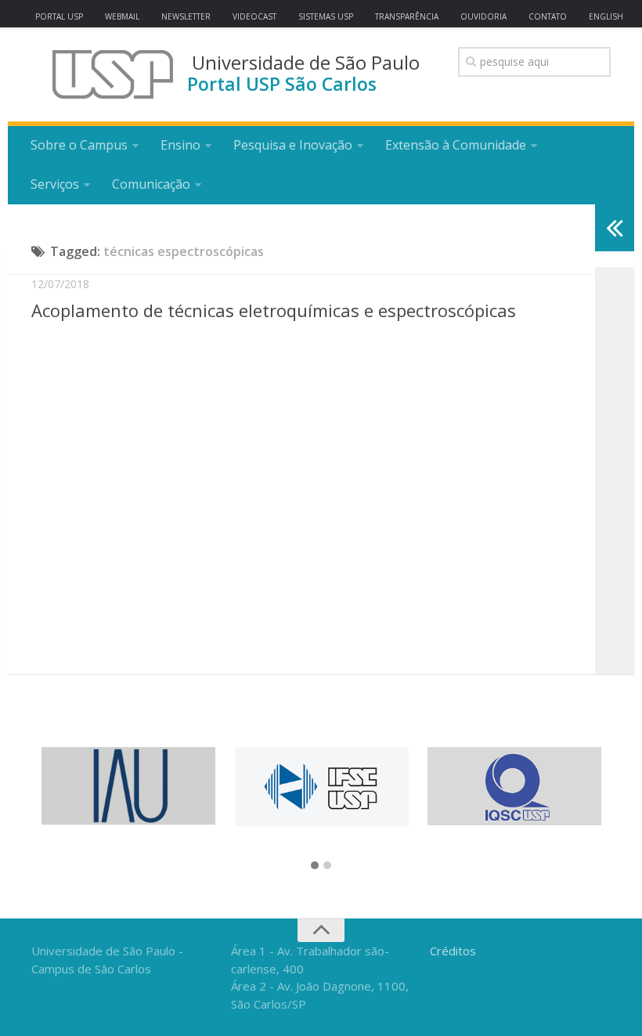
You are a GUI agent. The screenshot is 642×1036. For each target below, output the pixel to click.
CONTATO (547, 16)
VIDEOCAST (254, 16)
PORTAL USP (59, 16)
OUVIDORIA (483, 16)
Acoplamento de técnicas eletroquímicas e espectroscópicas (273, 310)
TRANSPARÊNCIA (406, 16)
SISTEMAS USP (325, 16)
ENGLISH (606, 16)
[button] (314, 866)
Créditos (453, 950)
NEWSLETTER (186, 16)
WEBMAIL (122, 16)
